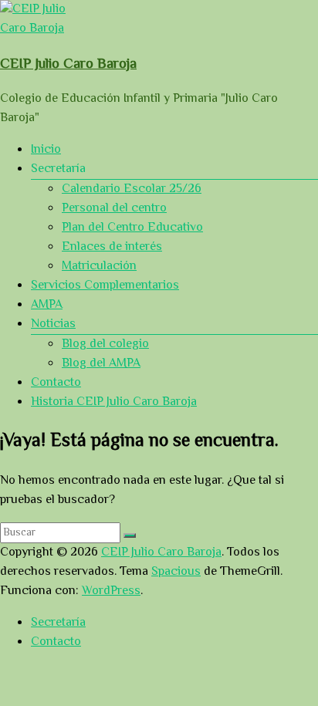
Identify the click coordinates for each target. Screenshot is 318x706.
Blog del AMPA (101, 363)
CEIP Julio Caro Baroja (68, 64)
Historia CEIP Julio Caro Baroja (114, 402)
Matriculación (99, 266)
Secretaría (58, 623)
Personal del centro (114, 208)
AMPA (47, 305)
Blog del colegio (105, 344)
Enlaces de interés (112, 247)
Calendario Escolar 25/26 (131, 189)
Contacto (56, 383)
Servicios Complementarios (105, 286)
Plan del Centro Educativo (132, 228)
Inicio (46, 150)
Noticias (53, 324)
